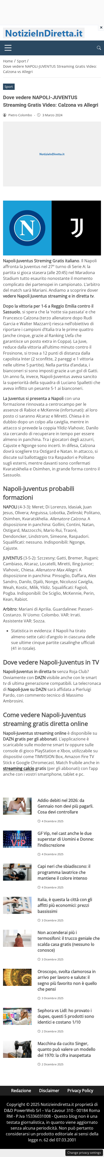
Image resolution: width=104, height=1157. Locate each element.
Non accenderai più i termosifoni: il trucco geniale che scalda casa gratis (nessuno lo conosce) (69, 941)
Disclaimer (49, 1090)
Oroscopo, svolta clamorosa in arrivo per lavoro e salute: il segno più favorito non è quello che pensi (67, 980)
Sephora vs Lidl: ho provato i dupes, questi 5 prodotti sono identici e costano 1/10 (66, 1016)
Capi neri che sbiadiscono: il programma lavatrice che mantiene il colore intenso (64, 872)
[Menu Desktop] (8, 48)
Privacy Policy (80, 1090)
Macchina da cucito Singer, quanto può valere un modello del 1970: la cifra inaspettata (66, 1049)
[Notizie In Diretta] (44, 32)
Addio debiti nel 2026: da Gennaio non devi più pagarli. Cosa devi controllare (65, 806)
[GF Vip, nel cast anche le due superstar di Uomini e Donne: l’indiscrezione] (17, 839)
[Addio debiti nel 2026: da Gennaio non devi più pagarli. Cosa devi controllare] (17, 806)
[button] (99, 48)
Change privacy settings (84, 1152)
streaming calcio (18, 768)
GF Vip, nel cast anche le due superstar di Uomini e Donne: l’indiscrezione (66, 839)
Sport (9, 86)
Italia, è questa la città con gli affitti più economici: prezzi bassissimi (65, 905)
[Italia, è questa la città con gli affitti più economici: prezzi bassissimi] (17, 905)
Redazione (21, 1090)
